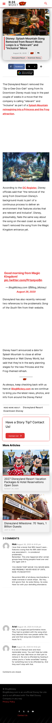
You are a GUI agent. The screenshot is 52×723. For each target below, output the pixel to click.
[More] (41, 66)
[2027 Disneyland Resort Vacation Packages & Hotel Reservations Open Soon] (26, 464)
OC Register (29, 187)
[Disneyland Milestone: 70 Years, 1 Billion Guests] (26, 508)
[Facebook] (19, 711)
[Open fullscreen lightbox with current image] (26, 167)
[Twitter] (23, 711)
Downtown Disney (34, 58)
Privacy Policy (9, 702)
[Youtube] (32, 711)
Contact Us (22, 715)
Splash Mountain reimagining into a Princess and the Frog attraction (26, 109)
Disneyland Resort (18, 58)
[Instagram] (28, 711)
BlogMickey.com (21, 388)
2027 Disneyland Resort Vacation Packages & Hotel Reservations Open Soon (25, 482)
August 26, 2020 (26, 291)
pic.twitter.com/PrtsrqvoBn (23, 280)
